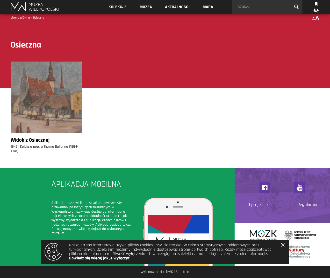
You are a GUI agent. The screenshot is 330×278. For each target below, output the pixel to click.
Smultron (182, 272)
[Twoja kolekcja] (316, 3)
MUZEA (146, 7)
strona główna (20, 18)
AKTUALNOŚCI (177, 7)
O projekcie (257, 205)
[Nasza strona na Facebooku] (264, 187)
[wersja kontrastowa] (315, 10)
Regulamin (307, 205)
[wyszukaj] (296, 7)
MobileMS (166, 272)
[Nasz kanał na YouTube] (299, 187)
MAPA (208, 7)
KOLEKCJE (117, 7)
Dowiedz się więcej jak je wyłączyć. (99, 258)
